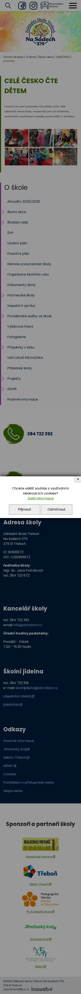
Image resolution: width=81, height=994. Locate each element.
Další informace (41, 498)
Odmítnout (57, 509)
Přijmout (24, 509)
